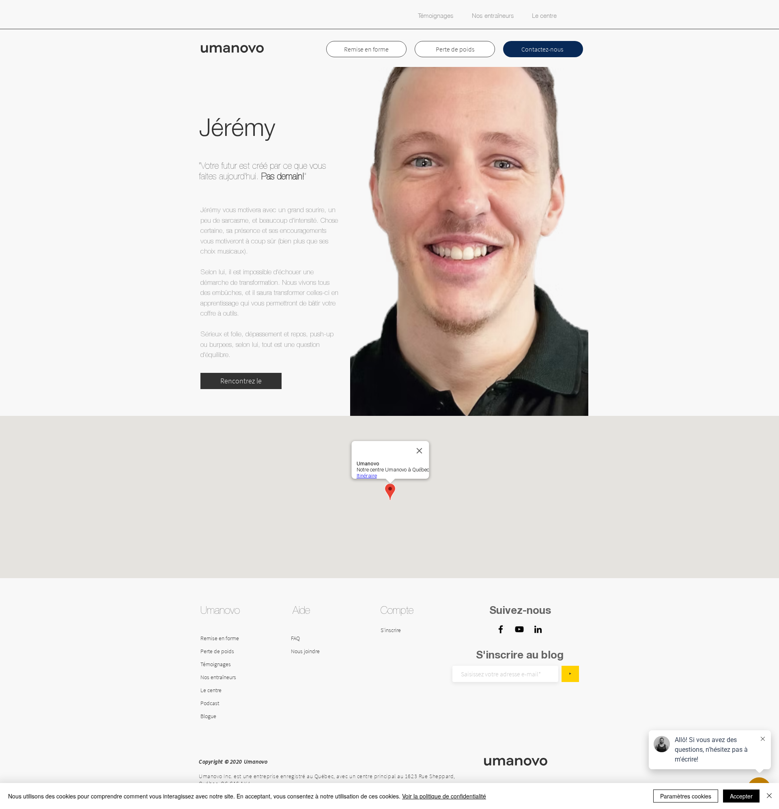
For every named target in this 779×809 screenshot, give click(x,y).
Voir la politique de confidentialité (444, 796)
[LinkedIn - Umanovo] (538, 629)
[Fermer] (769, 796)
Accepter (741, 796)
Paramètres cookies (685, 796)
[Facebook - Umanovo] (500, 629)
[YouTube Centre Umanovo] (519, 629)
